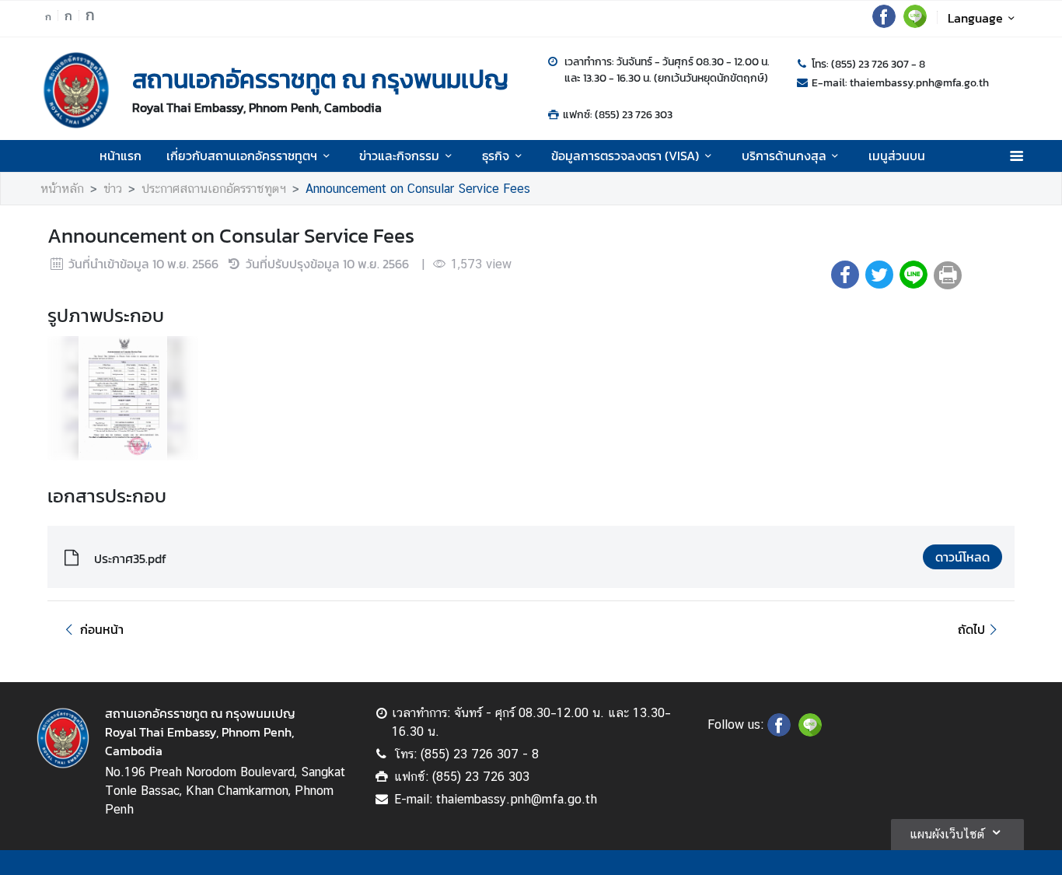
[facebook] (884, 23)
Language (975, 18)
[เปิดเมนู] (1016, 156)
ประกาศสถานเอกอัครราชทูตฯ (213, 188)
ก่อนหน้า (102, 629)
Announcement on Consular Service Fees (418, 188)
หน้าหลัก (62, 188)
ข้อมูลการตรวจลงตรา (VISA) (625, 155)
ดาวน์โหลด (962, 557)
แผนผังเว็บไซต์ (947, 834)
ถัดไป (971, 629)
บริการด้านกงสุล (784, 155)
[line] (915, 23)
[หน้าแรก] (76, 90)
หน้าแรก (120, 155)
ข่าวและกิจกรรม (399, 155)
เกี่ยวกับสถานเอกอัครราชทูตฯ (241, 155)
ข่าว (112, 188)
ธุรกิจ (495, 155)
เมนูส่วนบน (896, 155)
